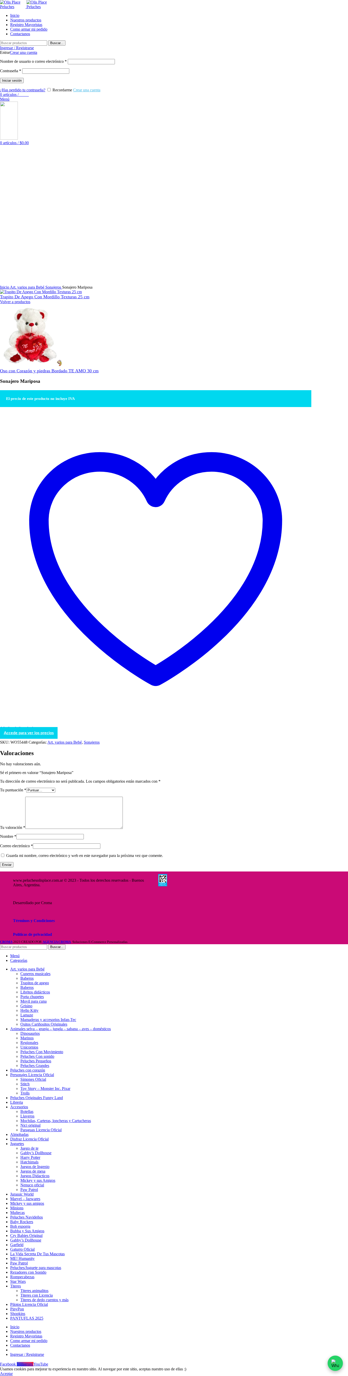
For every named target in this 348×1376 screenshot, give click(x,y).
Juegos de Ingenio (34, 1166)
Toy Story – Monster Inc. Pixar (45, 1088)
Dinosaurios (30, 1033)
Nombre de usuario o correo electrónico (33, 61)
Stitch (25, 1084)
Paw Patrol (29, 1189)
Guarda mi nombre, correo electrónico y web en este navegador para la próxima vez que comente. (84, 855)
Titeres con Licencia (36, 1295)
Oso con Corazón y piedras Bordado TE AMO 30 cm (49, 370)
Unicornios (29, 1047)
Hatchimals (29, 1162)
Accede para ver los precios (29, 733)
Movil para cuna (33, 1001)
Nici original (30, 1125)
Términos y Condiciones (34, 920)
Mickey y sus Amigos (37, 1180)
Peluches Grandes (34, 1065)
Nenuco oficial (32, 1185)
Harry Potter (30, 1157)
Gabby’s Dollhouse (35, 1153)
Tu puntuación (13, 790)
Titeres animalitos (34, 1290)
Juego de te (29, 1148)
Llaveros (27, 1116)
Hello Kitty (29, 1010)
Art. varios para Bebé (27, 287)
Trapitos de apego (34, 983)
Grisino (26, 1006)
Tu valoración (12, 827)
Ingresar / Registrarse (27, 1354)
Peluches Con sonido (37, 1056)
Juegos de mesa (32, 1171)
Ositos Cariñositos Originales (43, 1024)
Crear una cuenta (23, 52)
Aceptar (6, 1373)
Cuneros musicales (35, 974)
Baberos (27, 978)
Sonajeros (53, 287)
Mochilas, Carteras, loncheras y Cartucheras (55, 1121)
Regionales (29, 1042)
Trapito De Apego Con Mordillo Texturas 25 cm (44, 296)
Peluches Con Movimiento (41, 1052)
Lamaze (26, 1015)
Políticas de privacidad (32, 934)
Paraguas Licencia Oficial (41, 1130)
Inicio (5, 287)
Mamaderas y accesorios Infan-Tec (48, 1019)
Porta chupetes (32, 996)
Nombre (8, 836)
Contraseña (10, 71)
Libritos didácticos (35, 992)
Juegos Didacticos (34, 1176)
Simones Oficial (33, 1079)
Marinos (27, 1038)
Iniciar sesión (12, 80)
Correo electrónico (16, 846)
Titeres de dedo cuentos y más (44, 1300)
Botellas (26, 1111)
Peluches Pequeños (35, 1061)
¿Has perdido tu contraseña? (22, 90)
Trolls (25, 1093)
